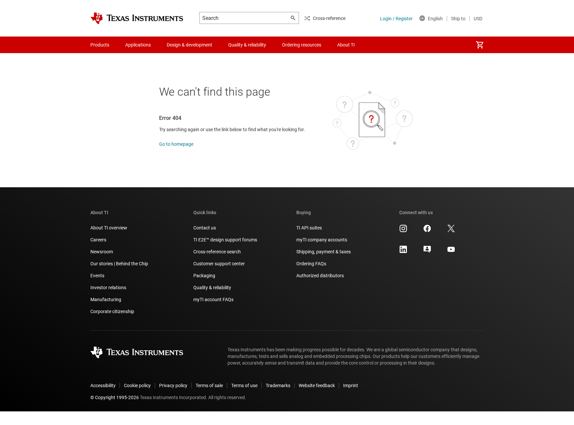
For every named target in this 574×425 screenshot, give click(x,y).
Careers (98, 239)
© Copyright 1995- (114, 397)
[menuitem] (480, 45)
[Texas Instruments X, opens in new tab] (451, 230)
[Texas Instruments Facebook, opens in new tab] (427, 230)
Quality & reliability (212, 287)
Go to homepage (176, 144)
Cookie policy (137, 385)
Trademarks (278, 385)
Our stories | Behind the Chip (119, 263)
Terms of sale (209, 385)
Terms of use (244, 385)
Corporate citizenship (112, 311)
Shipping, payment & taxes (323, 251)
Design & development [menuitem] (189, 44)
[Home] (136, 18)
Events (97, 275)
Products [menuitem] (99, 44)
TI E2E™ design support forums (225, 239)
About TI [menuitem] (346, 44)
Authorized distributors (320, 275)
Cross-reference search (217, 251)
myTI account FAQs (213, 299)
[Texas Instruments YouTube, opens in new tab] (451, 251)
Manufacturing (105, 299)
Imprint (350, 385)
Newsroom (101, 251)
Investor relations (108, 287)
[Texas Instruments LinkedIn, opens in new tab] (403, 251)
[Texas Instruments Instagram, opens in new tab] (403, 230)
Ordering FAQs (311, 263)
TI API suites (309, 227)
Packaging (204, 275)
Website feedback (317, 385)
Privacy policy (173, 385)
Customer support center (219, 263)
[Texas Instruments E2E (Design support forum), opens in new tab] (427, 251)
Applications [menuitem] (138, 44)
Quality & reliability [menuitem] (247, 44)
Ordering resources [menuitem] (301, 44)
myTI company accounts (321, 239)
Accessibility (103, 385)
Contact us (204, 227)
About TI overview (108, 227)
